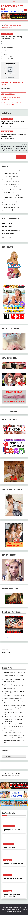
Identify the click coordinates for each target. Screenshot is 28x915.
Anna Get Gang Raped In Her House (14, 691)
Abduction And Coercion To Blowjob (14, 675)
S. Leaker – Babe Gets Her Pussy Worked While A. (13, 731)
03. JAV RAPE (7, 179)
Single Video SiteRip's (7, 33)
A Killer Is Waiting (8, 724)
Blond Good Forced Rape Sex (12, 726)
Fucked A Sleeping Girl (10, 705)
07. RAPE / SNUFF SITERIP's (11, 189)
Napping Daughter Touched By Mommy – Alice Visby (12, 685)
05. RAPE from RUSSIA (10, 184)
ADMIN (14, 41)
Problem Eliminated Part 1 (11, 712)
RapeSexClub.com (7, 656)
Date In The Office (9, 738)
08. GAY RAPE (7, 192)
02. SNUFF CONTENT (9, 176)
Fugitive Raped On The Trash (12, 740)
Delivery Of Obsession (10, 735)
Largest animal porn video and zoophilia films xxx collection (13, 123)
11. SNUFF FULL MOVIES (10, 202)
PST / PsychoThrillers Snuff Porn (11, 230)
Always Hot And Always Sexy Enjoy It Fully (13, 879)
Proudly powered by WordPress (11, 909)
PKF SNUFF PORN (7, 227)
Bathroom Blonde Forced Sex (12, 701)
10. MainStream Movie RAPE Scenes (13, 197)
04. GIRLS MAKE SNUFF (10, 181)
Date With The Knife (9, 717)
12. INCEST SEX (7, 205)
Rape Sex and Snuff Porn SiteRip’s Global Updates (13, 830)
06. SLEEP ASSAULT (9, 187)
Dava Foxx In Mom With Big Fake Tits (14, 708)
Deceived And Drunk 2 (10, 672)
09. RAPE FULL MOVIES (10, 195)
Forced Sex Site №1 (12, 7)
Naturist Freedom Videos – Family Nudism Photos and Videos (13, 135)
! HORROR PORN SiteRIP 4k (11, 171)
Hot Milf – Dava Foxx (9, 695)
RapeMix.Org (6, 652)
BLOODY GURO (6, 237)
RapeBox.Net (6, 649)
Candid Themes (16, 911)
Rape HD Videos (7, 223)
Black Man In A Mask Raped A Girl (13, 719)
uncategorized (8, 210)
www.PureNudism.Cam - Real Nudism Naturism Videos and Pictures (12, 774)
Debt (5, 688)
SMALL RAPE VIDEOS (8, 233)
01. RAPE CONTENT (9, 173)
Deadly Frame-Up (9, 698)
